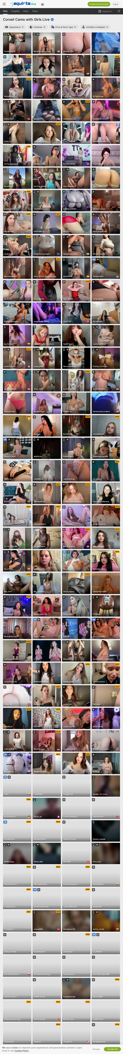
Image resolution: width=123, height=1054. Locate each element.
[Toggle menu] (4, 4)
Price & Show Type (64, 27)
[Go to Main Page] (23, 4)
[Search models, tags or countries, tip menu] (119, 11)
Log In (115, 4)
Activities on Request (95, 27)
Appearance (15, 27)
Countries (38, 27)
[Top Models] (42, 4)
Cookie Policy (22, 1050)
